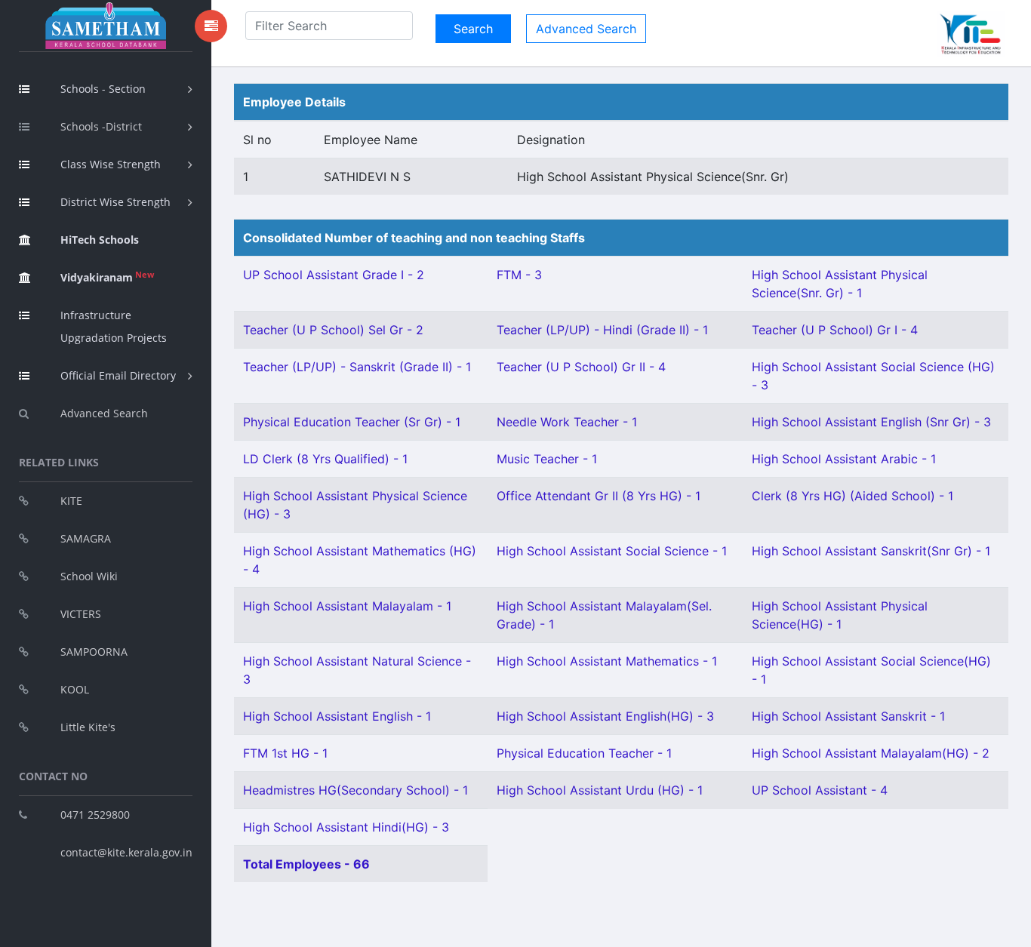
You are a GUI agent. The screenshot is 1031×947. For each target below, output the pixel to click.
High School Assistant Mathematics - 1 (607, 661)
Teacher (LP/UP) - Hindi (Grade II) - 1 (602, 329)
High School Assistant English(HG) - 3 (605, 716)
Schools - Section (103, 88)
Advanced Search (104, 413)
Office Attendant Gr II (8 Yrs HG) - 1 (598, 495)
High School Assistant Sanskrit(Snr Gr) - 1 (871, 550)
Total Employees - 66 (306, 864)
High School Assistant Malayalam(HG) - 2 (870, 753)
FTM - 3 (519, 274)
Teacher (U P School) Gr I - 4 (835, 329)
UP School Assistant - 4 (820, 790)
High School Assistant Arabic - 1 (844, 458)
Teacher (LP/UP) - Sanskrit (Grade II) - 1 (357, 366)
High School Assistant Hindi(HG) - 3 (346, 827)
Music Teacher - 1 (547, 458)
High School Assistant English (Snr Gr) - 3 (871, 421)
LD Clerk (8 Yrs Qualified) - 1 (325, 458)
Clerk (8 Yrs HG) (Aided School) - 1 (852, 495)
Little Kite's (87, 727)
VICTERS (80, 614)
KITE (71, 500)
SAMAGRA (85, 538)
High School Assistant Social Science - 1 (612, 550)
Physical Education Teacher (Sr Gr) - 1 (351, 421)
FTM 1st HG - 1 (285, 753)
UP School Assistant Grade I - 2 (333, 274)
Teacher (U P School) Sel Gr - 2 (333, 329)
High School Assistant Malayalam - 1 (347, 605)
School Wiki (89, 576)
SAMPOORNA (94, 651)
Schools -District (101, 126)
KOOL (74, 689)
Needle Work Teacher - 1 (567, 421)
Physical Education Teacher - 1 (584, 753)
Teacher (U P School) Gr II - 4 (581, 366)
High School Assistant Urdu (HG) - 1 (600, 790)
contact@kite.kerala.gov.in (126, 852)
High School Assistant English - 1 (337, 716)
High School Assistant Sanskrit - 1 (848, 716)
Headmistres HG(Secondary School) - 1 (355, 790)
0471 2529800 (95, 814)
